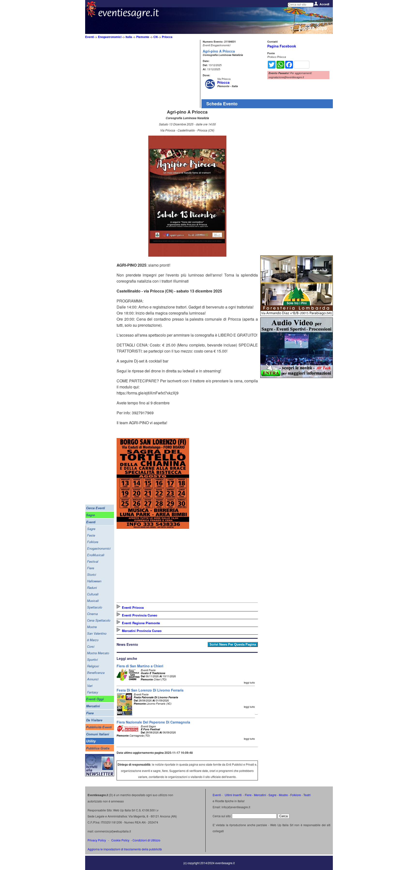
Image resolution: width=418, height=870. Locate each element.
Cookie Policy (120, 840)
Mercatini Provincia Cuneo (142, 630)
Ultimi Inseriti (233, 795)
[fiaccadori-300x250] (296, 376)
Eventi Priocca (133, 607)
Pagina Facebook (281, 46)
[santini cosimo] (153, 527)
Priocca (167, 37)
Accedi (324, 4)
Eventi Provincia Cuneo (139, 615)
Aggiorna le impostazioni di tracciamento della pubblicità (125, 849)
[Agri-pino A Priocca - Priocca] (187, 255)
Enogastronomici (109, 37)
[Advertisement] (157, 74)
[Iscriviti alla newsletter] (99, 775)
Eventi (89, 37)
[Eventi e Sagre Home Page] (91, 16)
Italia (129, 37)
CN (155, 37)
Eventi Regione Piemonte (141, 623)
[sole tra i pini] (296, 314)
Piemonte (142, 37)
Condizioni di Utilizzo (146, 840)
